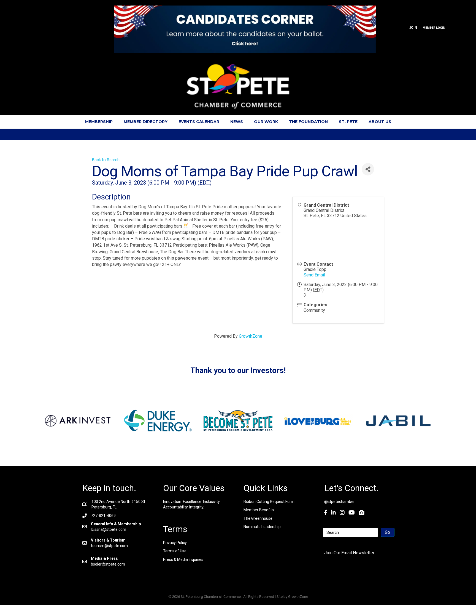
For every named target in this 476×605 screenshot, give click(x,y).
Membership (99, 121)
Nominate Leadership (262, 526)
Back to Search (106, 160)
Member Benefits (259, 510)
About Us (380, 121)
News (236, 121)
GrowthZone (250, 336)
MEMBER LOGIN (434, 28)
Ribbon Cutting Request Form (269, 501)
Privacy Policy (175, 542)
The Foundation (308, 121)
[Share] (368, 169)
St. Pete (348, 121)
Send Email (314, 275)
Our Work (266, 121)
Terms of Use (174, 551)
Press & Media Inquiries (183, 559)
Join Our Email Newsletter (349, 552)
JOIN (413, 28)
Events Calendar (198, 121)
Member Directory (145, 121)
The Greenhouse (258, 518)
